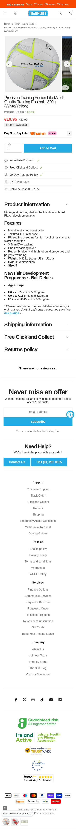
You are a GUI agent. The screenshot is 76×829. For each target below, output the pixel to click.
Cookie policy (38, 548)
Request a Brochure (38, 602)
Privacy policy (38, 555)
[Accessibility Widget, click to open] (70, 415)
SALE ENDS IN (15, 4)
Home (7, 24)
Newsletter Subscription (38, 621)
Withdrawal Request (38, 527)
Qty (9, 144)
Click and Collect (38, 501)
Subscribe (38, 421)
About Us (38, 649)
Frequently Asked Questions (38, 520)
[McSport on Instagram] (33, 700)
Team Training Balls (24, 24)
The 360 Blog (38, 668)
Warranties (38, 567)
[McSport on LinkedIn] (60, 700)
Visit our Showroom (38, 674)
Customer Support (38, 489)
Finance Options (38, 589)
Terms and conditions (38, 561)
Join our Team (38, 655)
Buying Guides (38, 533)
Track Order (38, 495)
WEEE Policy (38, 574)
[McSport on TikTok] (42, 700)
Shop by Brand (38, 661)
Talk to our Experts (38, 614)
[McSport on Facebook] (16, 700)
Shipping (38, 514)
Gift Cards (38, 627)
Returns (38, 508)
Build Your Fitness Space (38, 633)
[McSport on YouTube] (51, 700)
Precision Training (14, 111)
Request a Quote (38, 608)
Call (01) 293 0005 (49, 462)
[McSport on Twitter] (24, 699)
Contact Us (17, 462)
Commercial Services (38, 595)
